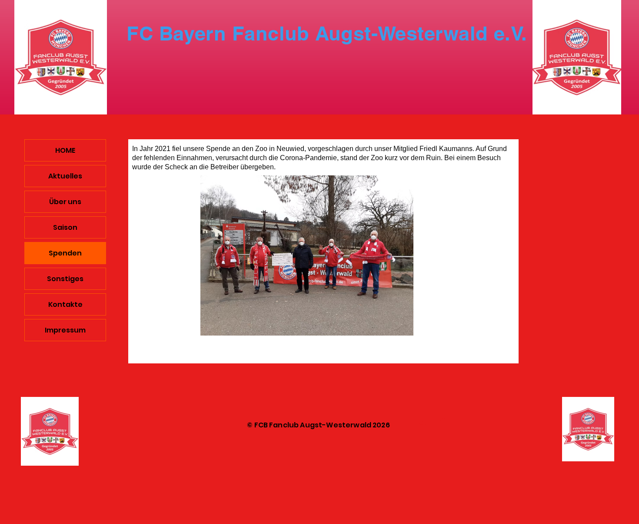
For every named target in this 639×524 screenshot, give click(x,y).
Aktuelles (65, 176)
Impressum (65, 330)
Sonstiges (65, 279)
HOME (65, 150)
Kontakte (65, 304)
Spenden (65, 253)
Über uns (65, 202)
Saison (65, 227)
